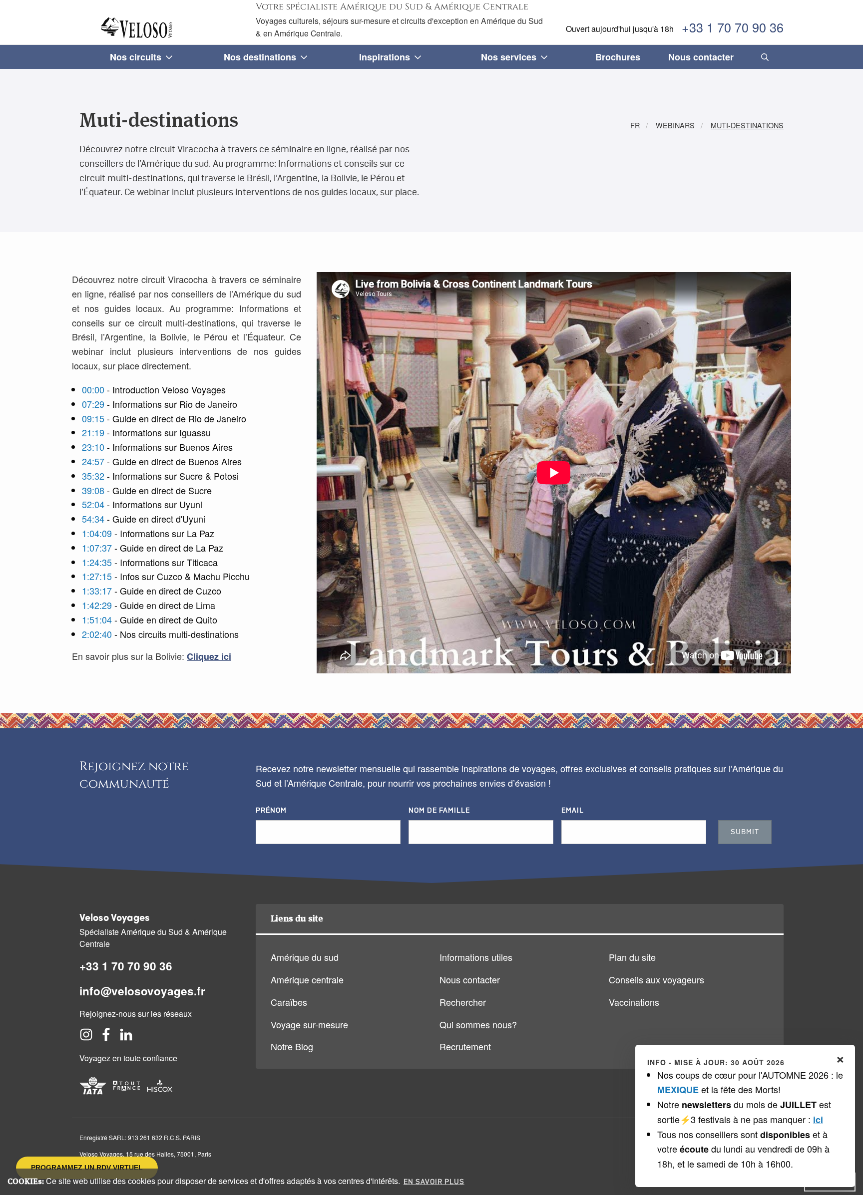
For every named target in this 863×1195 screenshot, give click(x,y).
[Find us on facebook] (106, 1037)
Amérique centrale (307, 979)
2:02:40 (97, 633)
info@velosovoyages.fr (142, 991)
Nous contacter (469, 979)
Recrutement (465, 1046)
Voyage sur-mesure (309, 1024)
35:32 (93, 475)
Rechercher (462, 1001)
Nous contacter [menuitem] (701, 56)
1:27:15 (97, 576)
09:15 (93, 418)
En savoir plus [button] (434, 1182)
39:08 (93, 490)
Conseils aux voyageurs (656, 979)
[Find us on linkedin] (126, 1037)
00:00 (93, 389)
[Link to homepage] (138, 28)
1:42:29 (97, 604)
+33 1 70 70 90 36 (733, 27)
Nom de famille (439, 810)
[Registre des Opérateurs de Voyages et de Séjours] (126, 1095)
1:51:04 (97, 619)
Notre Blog (292, 1046)
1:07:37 (97, 547)
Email (572, 810)
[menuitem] (763, 57)
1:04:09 (97, 533)
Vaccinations (634, 1001)
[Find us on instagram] (86, 1037)
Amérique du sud (305, 956)
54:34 (93, 518)
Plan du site (632, 956)
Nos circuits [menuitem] (135, 56)
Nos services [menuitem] (508, 56)
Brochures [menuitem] (617, 56)
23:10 (93, 446)
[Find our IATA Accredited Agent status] (92, 1095)
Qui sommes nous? (478, 1024)
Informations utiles (475, 956)
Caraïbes (289, 1001)
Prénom (271, 810)
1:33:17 (97, 590)
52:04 (93, 504)
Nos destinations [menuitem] (260, 56)
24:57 (93, 461)
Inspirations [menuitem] (384, 56)
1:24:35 (97, 562)
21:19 (93, 432)
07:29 (93, 403)
